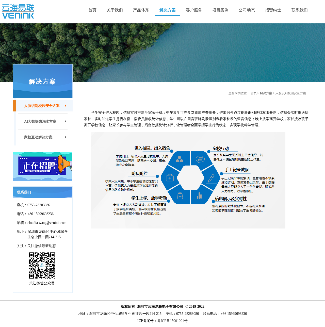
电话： (22, 214)
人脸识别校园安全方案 (42, 106)
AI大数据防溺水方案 (40, 121)
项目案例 (220, 10)
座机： (22, 205)
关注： (22, 246)
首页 (92, 10)
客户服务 (194, 10)
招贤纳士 (273, 10)
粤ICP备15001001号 (172, 321)
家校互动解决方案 (38, 137)
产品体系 (141, 10)
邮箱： (22, 223)
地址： (22, 232)
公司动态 (247, 10)
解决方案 (167, 10)
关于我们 (115, 10)
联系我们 (299, 10)
